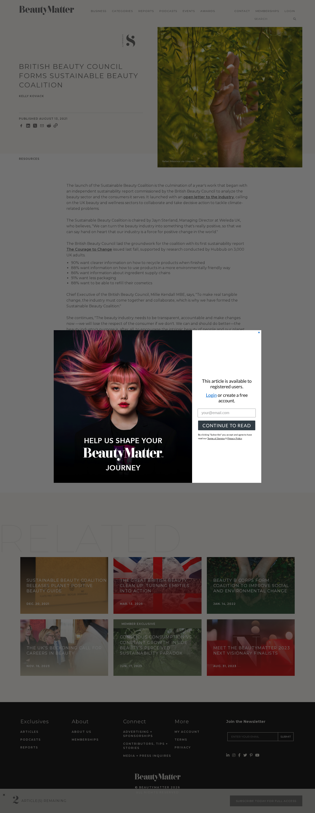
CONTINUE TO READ (226, 425)
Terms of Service (216, 438)
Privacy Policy (234, 438)
